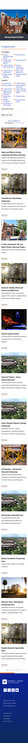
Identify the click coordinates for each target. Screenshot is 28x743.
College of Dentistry (21, 83)
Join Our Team (7, 713)
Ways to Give (7, 115)
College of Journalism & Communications (20, 67)
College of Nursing (7, 89)
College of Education (21, 60)
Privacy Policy (7, 721)
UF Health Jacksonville (6, 100)
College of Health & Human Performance (8, 66)
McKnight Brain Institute (7, 96)
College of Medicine (8, 85)
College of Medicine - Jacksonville (21, 86)
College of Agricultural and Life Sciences (8, 56)
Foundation (6, 716)
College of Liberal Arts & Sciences (7, 71)
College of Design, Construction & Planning (7, 61)
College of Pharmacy (21, 89)
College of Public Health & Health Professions (7, 92)
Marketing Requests (9, 706)
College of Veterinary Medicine (21, 91)
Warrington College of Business (21, 75)
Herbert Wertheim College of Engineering (7, 75)
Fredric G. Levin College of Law (19, 71)
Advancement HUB (9, 700)
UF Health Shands (20, 96)
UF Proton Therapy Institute (20, 100)
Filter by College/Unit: (14, 121)
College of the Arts (20, 54)
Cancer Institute (7, 83)
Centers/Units (7, 109)
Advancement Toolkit (9, 703)
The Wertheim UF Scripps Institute (7, 104)
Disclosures (6, 718)
